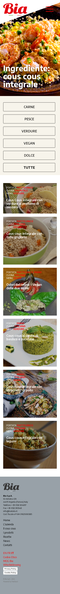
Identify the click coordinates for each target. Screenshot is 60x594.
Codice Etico (10, 557)
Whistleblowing (12, 564)
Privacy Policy (10, 569)
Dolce (29, 155)
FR (9, 553)
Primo (38, 272)
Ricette (7, 536)
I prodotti (8, 532)
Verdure (29, 131)
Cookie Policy (10, 573)
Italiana (20, 224)
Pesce (29, 119)
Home (6, 520)
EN (5, 553)
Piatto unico (25, 187)
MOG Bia (8, 561)
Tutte (29, 167)
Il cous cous (9, 528)
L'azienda (8, 524)
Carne (29, 107)
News (6, 541)
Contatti (7, 545)
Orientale (21, 190)
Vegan (29, 143)
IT (12, 553)
